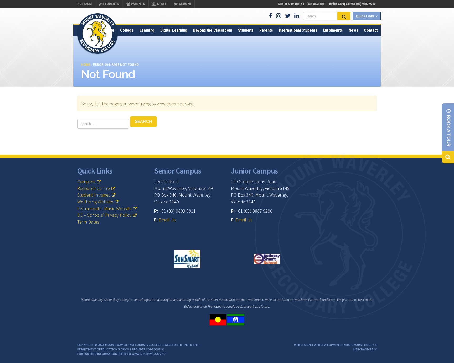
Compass (86, 181)
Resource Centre (93, 188)
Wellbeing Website (95, 202)
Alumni (184, 4)
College (127, 30)
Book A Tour (448, 130)
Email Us (167, 220)
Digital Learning (173, 30)
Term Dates (88, 222)
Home (109, 30)
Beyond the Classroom (212, 30)
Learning (147, 30)
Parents (137, 4)
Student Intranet (93, 195)
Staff (161, 4)
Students (110, 4)
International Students (298, 30)
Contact (371, 30)
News (353, 30)
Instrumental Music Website (104, 208)
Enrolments (333, 30)
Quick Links (365, 16)
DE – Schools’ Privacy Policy (104, 215)
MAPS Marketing (357, 345)
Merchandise (363, 349)
